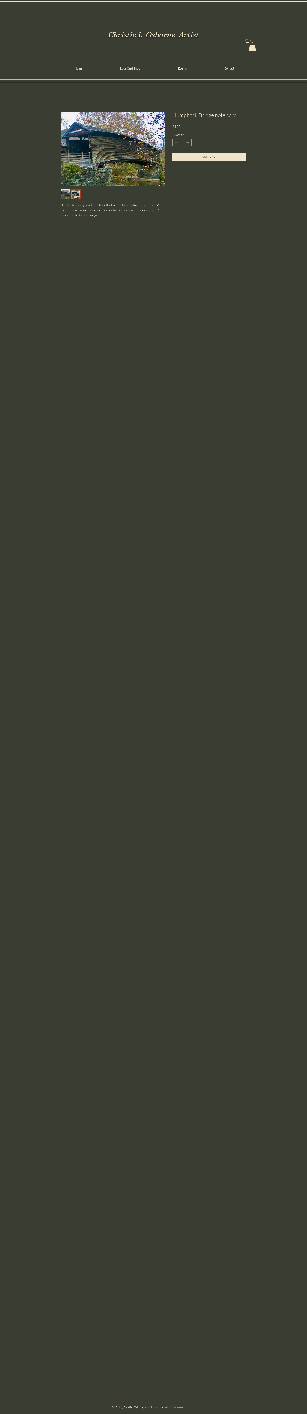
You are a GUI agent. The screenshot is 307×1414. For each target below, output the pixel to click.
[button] (252, 46)
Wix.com (178, 1407)
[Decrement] (175, 142)
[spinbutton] (182, 142)
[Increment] (188, 142)
